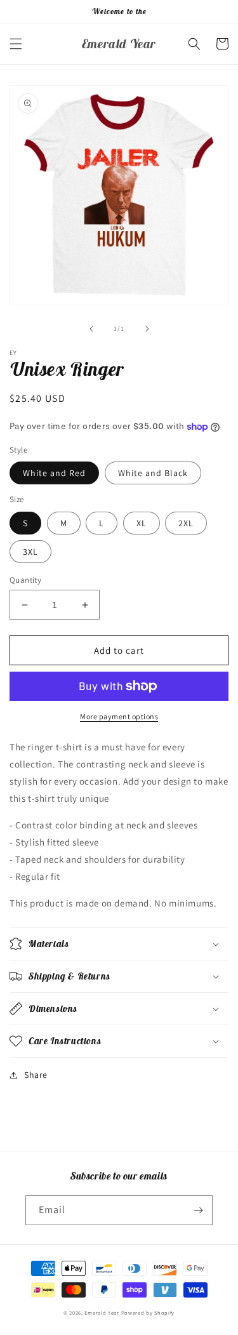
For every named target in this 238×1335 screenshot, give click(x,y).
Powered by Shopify (148, 1312)
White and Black (153, 473)
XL (141, 523)
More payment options (119, 716)
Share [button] (36, 1074)
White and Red (54, 473)
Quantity (25, 580)
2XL (186, 523)
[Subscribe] (198, 1210)
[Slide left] (91, 329)
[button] (16, 44)
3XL (30, 551)
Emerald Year (101, 1312)
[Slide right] (147, 329)
